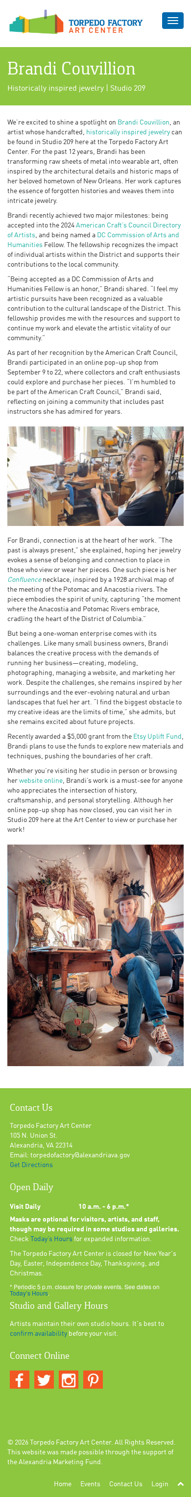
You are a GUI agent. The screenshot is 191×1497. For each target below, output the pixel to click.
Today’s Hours (51, 1239)
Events (90, 1484)
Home (63, 1484)
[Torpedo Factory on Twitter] (44, 1380)
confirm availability (38, 1333)
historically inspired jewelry (128, 132)
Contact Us (126, 1484)
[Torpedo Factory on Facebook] (19, 1380)
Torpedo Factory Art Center (70, 1442)
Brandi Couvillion (143, 122)
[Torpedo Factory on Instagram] (68, 1380)
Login (159, 1484)
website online (41, 780)
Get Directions (31, 1165)
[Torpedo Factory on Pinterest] (93, 1380)
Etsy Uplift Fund (157, 736)
